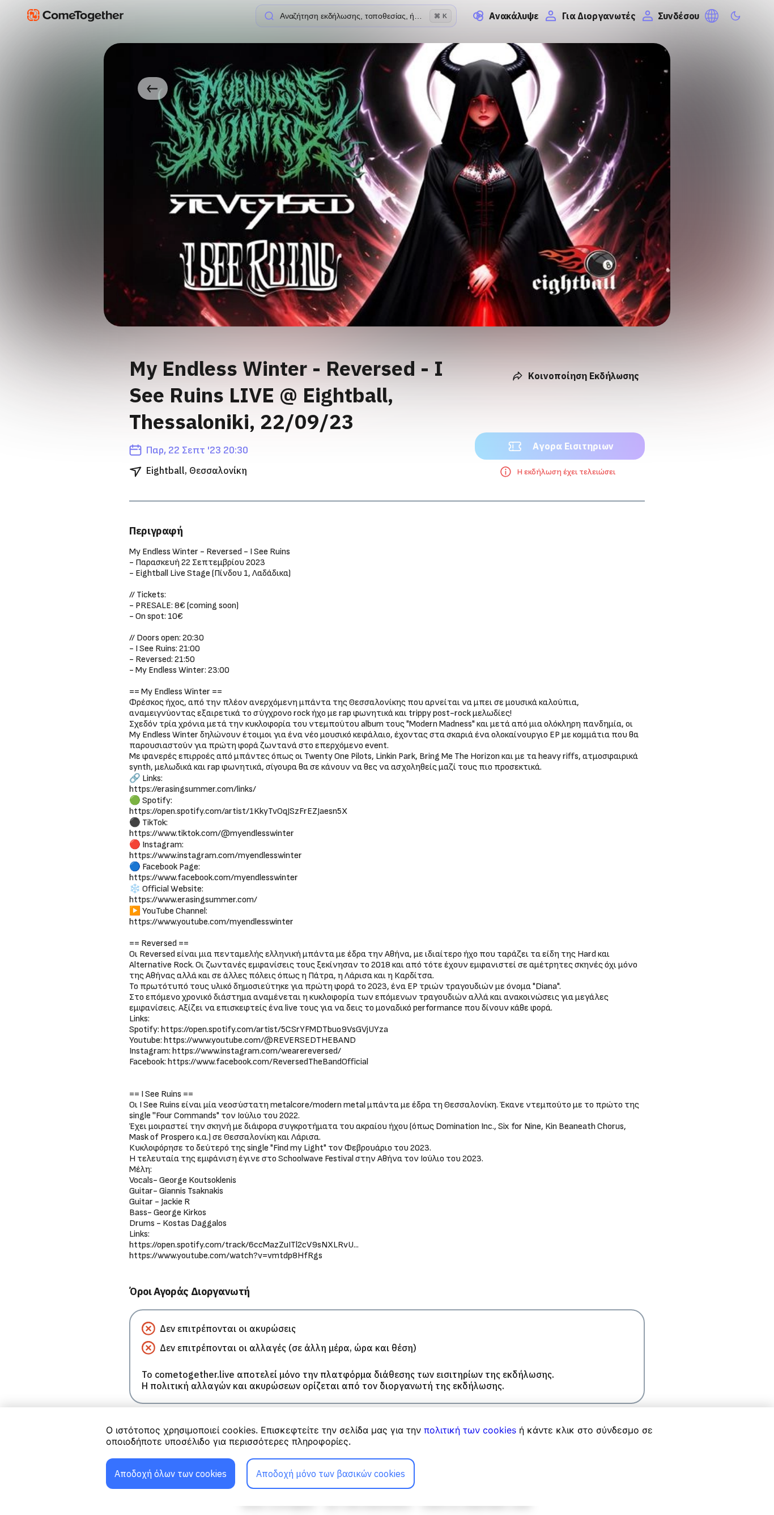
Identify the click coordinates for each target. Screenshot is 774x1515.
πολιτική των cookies (470, 1430)
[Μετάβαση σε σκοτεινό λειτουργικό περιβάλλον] (735, 16)
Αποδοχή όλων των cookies (170, 1473)
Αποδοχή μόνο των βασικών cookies (330, 1473)
